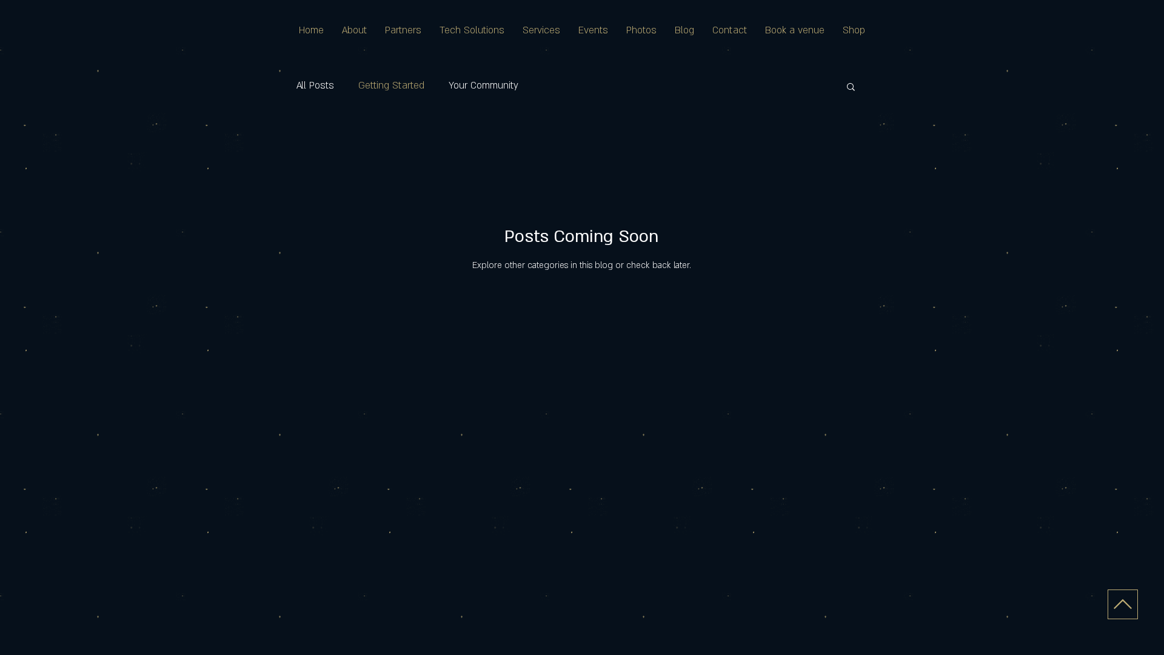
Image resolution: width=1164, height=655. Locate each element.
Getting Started (391, 85)
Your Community (483, 85)
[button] (851, 87)
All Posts (315, 85)
